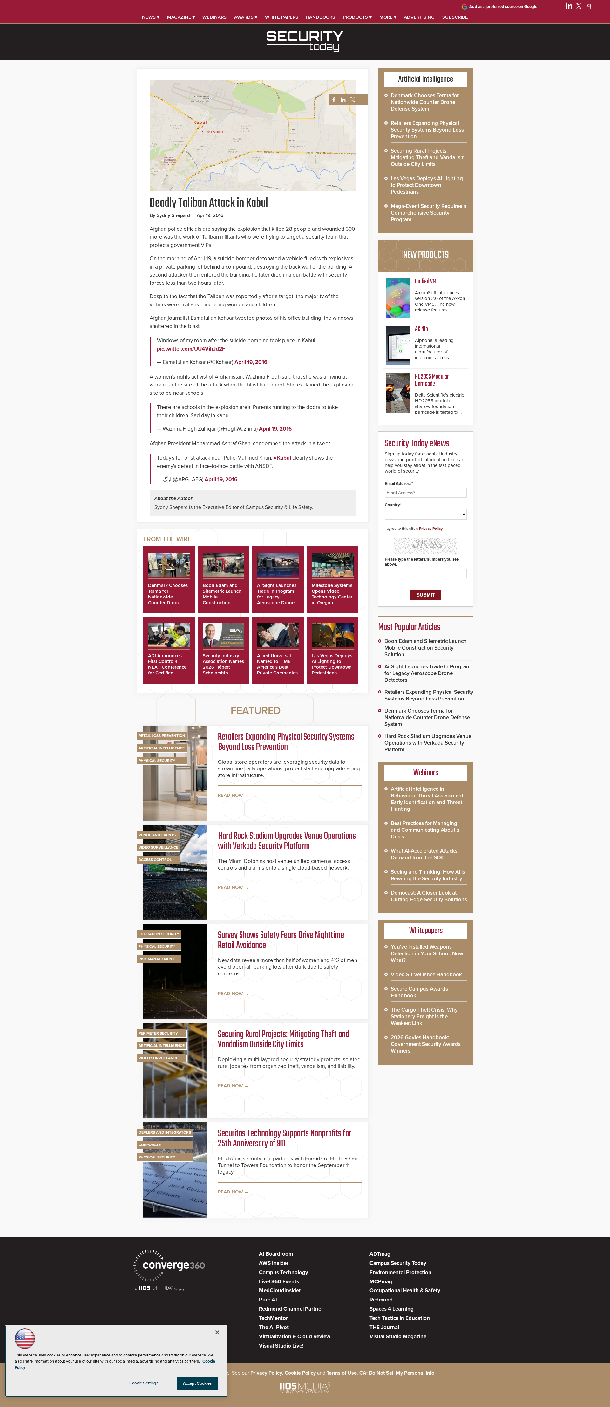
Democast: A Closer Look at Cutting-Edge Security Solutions (429, 896)
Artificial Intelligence (162, 748)
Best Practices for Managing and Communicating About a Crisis (425, 830)
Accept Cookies (197, 1383)
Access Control (155, 859)
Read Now (230, 795)
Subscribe (455, 17)
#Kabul (282, 457)
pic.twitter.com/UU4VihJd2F (191, 348)
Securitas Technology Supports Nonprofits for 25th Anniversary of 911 (284, 1139)
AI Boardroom (276, 1254)
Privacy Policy (431, 528)
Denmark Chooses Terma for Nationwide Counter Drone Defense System (168, 597)
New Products (425, 255)
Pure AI (268, 1299)
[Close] (217, 1332)
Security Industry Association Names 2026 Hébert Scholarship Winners (223, 667)
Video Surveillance (158, 847)
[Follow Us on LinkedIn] (569, 7)
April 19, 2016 (250, 362)
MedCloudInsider (280, 1290)
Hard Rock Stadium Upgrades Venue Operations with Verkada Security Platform (287, 841)
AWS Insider (273, 1263)
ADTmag (379, 1254)
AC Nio (421, 329)
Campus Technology (283, 1272)
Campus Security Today (397, 1263)
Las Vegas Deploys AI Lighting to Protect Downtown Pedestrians (332, 664)
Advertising (419, 17)
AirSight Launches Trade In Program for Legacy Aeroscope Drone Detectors (276, 597)
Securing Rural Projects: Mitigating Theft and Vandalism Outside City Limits (283, 1039)
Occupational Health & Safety (404, 1290)
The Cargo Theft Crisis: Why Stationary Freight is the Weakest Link (424, 1017)
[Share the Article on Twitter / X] (352, 100)
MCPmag (380, 1281)
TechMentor (273, 1318)
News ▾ (150, 17)
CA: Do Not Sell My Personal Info (396, 1373)
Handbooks (320, 17)
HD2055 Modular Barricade (432, 380)
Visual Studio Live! (281, 1345)
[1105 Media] (159, 1289)
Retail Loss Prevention (162, 736)
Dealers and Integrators (165, 1132)
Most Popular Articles (409, 627)
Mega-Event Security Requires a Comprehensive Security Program (428, 213)
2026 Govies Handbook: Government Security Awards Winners (426, 1044)
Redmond (381, 1299)
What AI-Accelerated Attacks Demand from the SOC (424, 854)
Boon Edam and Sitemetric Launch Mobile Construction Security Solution (425, 648)
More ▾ (387, 17)
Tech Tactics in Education (399, 1318)
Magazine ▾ (181, 17)
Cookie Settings (144, 1383)
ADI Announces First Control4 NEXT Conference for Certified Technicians (167, 667)
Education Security (159, 934)
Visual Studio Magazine (397, 1336)
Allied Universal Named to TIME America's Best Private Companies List (277, 667)
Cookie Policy (300, 1373)
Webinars (214, 17)
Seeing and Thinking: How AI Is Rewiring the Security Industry (428, 875)
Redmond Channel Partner (291, 1309)
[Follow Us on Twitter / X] (578, 7)
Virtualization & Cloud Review (294, 1336)
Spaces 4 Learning (391, 1309)
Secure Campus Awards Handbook (419, 992)
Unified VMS (427, 281)
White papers (281, 17)
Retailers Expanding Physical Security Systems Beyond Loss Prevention (286, 742)
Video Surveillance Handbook (426, 974)
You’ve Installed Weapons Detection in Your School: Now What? (427, 954)
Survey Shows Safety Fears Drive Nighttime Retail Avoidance (281, 940)
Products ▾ (357, 17)
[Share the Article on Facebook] (332, 100)
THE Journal (384, 1327)
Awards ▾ (245, 17)
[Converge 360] (169, 1266)
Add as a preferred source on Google (503, 6)
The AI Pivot (274, 1327)
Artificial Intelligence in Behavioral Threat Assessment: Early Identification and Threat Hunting (427, 799)
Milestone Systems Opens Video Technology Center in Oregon (332, 594)
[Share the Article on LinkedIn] (342, 100)
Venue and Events (157, 835)
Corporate (150, 1145)
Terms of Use (342, 1373)
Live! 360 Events (279, 1281)
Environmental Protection (400, 1272)
